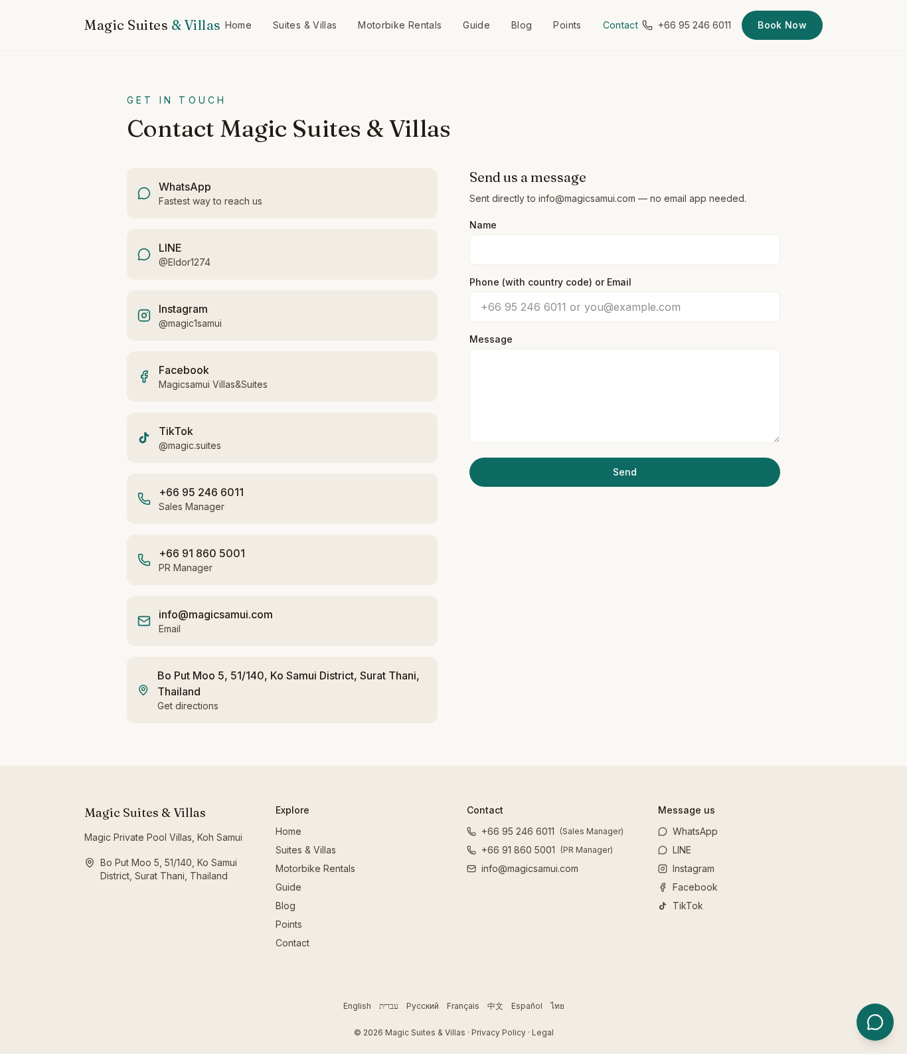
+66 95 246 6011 (694, 25)
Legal (543, 1032)
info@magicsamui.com (529, 868)
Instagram (693, 868)
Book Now (782, 25)
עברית (388, 1006)
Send (625, 472)
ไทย (557, 1006)
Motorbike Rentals (400, 25)
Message (491, 339)
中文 (495, 1006)
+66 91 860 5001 (547, 849)
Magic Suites (152, 25)
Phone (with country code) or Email (550, 282)
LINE (682, 849)
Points (567, 25)
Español (526, 1006)
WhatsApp (695, 831)
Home (238, 25)
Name (483, 224)
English (357, 1006)
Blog (521, 25)
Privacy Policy (498, 1032)
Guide (476, 25)
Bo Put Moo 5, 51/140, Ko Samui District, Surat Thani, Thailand (168, 869)
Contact (620, 25)
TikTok (688, 905)
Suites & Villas (305, 25)
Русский (422, 1006)
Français (463, 1006)
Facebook (695, 887)
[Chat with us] (875, 1022)
